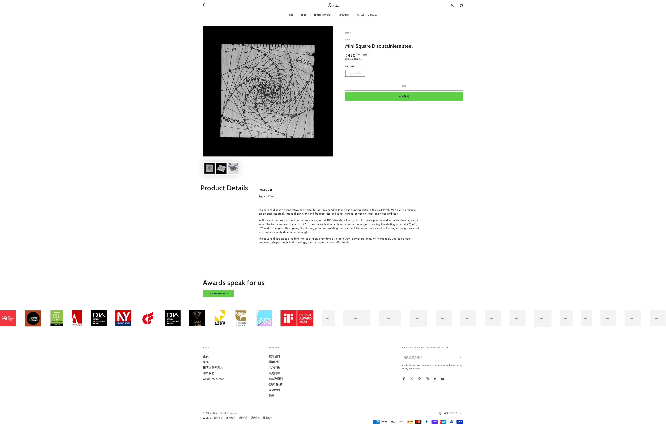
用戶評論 (274, 367)
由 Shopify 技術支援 (213, 418)
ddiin (348, 40)
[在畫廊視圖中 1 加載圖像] (209, 168)
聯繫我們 (274, 390)
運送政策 (267, 417)
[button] (204, 5)
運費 (358, 59)
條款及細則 (275, 379)
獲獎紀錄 (274, 362)
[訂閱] (461, 357)
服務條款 (255, 417)
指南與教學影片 (213, 367)
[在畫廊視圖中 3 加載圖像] (233, 168)
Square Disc (355, 74)
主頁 (206, 356)
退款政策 (230, 417)
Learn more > (218, 293)
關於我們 (208, 373)
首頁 (347, 32)
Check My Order (213, 379)
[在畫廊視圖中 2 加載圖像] (221, 168)
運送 (271, 396)
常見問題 (274, 373)
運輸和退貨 (275, 384)
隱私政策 (243, 417)
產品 (206, 362)
